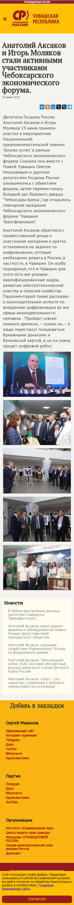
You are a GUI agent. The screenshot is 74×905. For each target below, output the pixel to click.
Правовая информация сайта (28, 887)
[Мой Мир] (53, 107)
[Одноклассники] (47, 107)
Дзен (9, 744)
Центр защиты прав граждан (28, 832)
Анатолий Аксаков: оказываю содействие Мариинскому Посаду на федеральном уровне (34, 649)
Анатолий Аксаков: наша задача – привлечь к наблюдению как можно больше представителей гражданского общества (35, 631)
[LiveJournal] (64, 107)
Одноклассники (17, 758)
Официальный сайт (20, 731)
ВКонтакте (14, 753)
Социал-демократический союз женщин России (29, 846)
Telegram (13, 740)
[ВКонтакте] (42, 107)
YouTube (12, 802)
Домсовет (13, 853)
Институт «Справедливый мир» (29, 828)
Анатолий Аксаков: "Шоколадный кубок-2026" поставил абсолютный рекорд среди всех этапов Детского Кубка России (36, 666)
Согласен (37, 899)
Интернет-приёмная (21, 735)
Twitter (11, 749)
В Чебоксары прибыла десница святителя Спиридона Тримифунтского (32, 615)
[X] (58, 107)
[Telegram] (69, 107)
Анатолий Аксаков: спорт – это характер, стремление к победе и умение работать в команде (34, 683)
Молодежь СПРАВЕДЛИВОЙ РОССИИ (27, 838)
